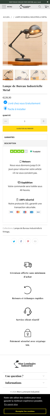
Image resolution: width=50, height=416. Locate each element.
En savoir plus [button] (11, 404)
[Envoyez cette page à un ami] (35, 241)
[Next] (44, 44)
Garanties (9, 137)
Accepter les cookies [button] (25, 411)
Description (10, 143)
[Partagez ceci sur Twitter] (14, 241)
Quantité (7, 115)
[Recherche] (40, 6)
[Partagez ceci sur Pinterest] (28, 241)
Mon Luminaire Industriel (28, 391)
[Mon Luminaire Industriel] (25, 6)
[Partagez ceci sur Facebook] (21, 241)
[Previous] (5, 44)
